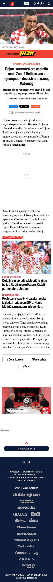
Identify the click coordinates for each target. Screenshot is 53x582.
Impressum (15, 472)
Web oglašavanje (35, 478)
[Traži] (49, 4)
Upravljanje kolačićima (26, 488)
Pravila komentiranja (24, 475)
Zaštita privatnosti (14, 478)
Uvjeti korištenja (31, 472)
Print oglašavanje (26, 481)
